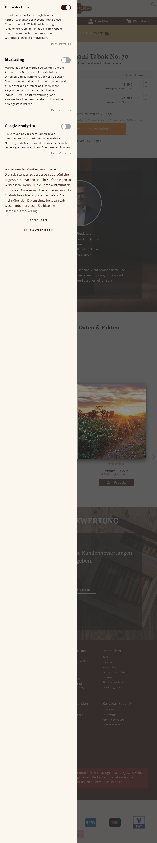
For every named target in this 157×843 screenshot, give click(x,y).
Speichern (38, 220)
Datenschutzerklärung (21, 211)
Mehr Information (61, 43)
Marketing (66, 60)
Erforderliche (66, 7)
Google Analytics (66, 126)
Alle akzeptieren (38, 230)
